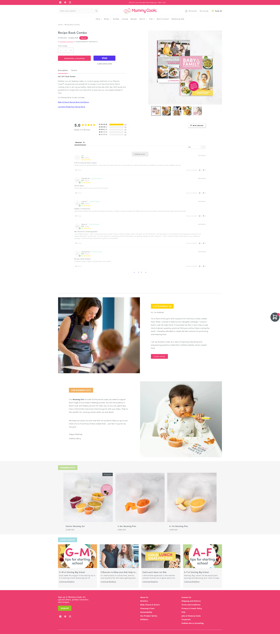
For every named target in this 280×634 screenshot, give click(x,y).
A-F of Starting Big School (196, 572)
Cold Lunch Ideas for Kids (154, 572)
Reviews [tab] (78, 142)
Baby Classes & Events (150, 604)
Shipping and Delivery (191, 601)
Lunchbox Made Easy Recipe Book (71, 106)
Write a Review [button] (198, 125)
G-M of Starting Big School (72, 572)
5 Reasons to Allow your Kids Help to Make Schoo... (118, 572)
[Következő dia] (220, 111)
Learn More (159, 356)
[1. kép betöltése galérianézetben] (156, 111)
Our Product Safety (148, 616)
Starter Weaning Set (75, 526)
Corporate (186, 619)
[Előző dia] (149, 111)
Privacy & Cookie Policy (192, 608)
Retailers (144, 601)
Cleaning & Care (147, 608)
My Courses (204, 11)
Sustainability (146, 612)
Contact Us (186, 597)
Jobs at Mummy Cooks (191, 616)
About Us (144, 597)
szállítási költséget (67, 41)
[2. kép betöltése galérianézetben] (166, 111)
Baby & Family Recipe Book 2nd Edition (73, 102)
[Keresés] (96, 10)
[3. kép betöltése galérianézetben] (176, 111)
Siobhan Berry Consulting (193, 623)
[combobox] (78, 10)
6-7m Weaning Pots (178, 526)
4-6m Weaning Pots (127, 526)
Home (60, 25)
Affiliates (144, 619)
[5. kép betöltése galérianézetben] (197, 111)
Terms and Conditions (191, 604)
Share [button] (79, 170)
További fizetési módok (104, 63)
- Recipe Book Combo (71, 25)
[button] (98, 19)
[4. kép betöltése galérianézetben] (187, 111)
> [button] (145, 272)
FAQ (183, 612)
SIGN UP (65, 608)
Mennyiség (62, 46)
